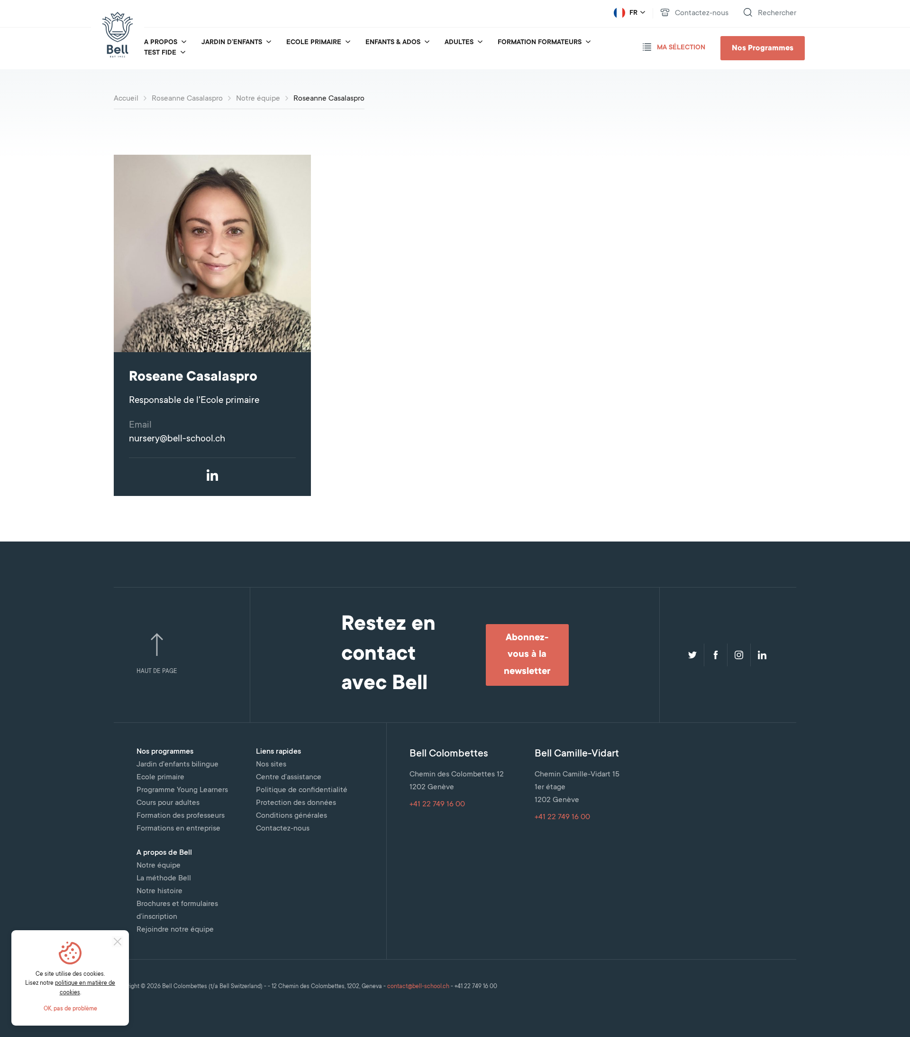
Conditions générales (291, 816)
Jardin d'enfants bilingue (177, 764)
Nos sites (271, 764)
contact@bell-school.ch (418, 986)
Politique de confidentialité (301, 790)
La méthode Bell (163, 878)
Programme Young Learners (182, 790)
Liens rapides (278, 751)
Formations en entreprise (178, 828)
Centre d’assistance (288, 777)
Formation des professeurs (180, 816)
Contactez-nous (282, 828)
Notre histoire (159, 891)
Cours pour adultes (168, 803)
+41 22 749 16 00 (437, 804)
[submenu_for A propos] (184, 42)
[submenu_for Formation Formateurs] (588, 42)
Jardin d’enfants (231, 43)
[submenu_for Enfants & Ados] (427, 42)
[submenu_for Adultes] (480, 42)
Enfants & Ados (392, 43)
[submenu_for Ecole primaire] (348, 42)
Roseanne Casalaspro (187, 98)
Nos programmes (164, 751)
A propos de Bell (164, 853)
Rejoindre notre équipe (175, 929)
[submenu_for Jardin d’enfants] (268, 42)
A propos (160, 43)
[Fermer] (117, 941)
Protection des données (296, 803)
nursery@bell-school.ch (177, 439)
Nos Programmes (762, 48)
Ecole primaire (313, 43)
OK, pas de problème (70, 1009)
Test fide (160, 53)
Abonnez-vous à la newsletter (527, 655)
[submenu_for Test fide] (183, 53)
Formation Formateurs (540, 43)
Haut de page (156, 671)
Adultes (459, 43)
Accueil (126, 98)
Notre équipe (258, 98)
